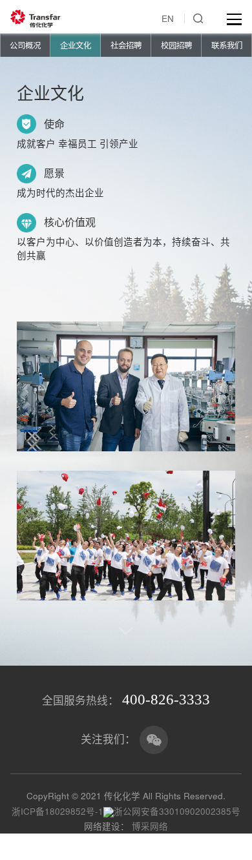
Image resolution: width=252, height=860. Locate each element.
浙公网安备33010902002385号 (177, 810)
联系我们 (226, 45)
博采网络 (150, 825)
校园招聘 (176, 45)
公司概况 (25, 45)
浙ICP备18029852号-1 (57, 810)
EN (168, 18)
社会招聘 (126, 45)
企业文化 (75, 45)
